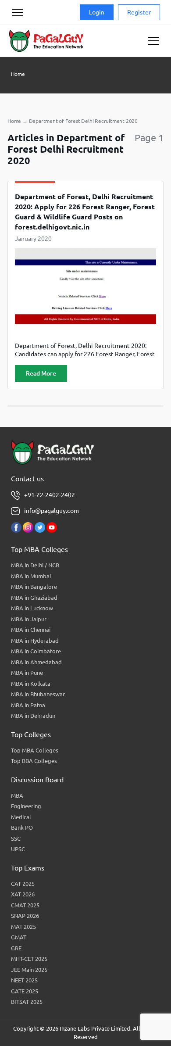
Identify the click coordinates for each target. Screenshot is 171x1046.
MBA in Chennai (30, 630)
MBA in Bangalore (34, 587)
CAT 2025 (23, 884)
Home (18, 74)
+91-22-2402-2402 (49, 494)
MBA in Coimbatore (36, 651)
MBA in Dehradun (33, 716)
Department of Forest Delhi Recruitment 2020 (83, 121)
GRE (16, 948)
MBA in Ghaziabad (34, 598)
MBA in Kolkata (30, 684)
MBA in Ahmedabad (36, 662)
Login (96, 12)
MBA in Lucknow (32, 608)
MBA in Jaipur (28, 619)
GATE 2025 (24, 991)
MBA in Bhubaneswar (38, 694)
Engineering (26, 806)
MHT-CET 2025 (29, 959)
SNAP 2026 (25, 916)
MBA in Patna (28, 705)
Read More (41, 373)
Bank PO (22, 827)
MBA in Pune (27, 673)
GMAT (18, 937)
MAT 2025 (23, 927)
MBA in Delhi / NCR (35, 565)
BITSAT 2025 (27, 1002)
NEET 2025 (24, 980)
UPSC (18, 849)
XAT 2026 (23, 894)
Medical (21, 817)
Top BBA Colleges (34, 761)
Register (139, 12)
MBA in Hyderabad (35, 641)
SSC (16, 838)
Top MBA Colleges (34, 750)
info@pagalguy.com (51, 510)
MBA (17, 795)
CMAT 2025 (25, 905)
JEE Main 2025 (29, 970)
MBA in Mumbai (31, 576)
